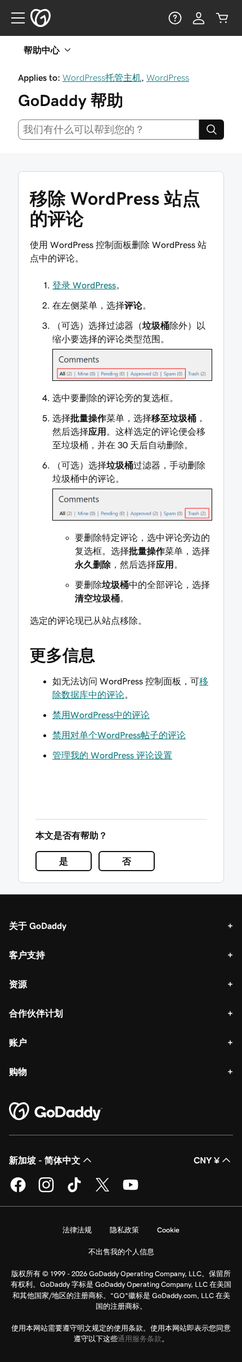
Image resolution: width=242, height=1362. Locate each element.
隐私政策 (124, 1230)
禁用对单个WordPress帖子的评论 (119, 734)
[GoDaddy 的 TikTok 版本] (74, 1190)
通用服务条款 (140, 1338)
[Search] (211, 129)
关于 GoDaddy (37, 925)
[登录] (198, 18)
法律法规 (77, 1230)
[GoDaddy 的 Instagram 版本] (46, 1190)
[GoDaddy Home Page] (55, 1111)
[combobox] (108, 130)
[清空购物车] (222, 18)
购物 (18, 1071)
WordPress (167, 77)
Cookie (168, 1230)
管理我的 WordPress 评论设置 (112, 755)
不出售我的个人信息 (121, 1251)
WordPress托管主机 (101, 77)
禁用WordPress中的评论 (101, 714)
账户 (18, 1042)
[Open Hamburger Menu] (13, 17)
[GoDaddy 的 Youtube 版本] (131, 1190)
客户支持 (27, 954)
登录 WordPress (84, 284)
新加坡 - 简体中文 (44, 1160)
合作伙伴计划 (36, 1013)
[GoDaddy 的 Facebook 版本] (18, 1190)
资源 (18, 983)
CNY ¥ (206, 1160)
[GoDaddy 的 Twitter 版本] (102, 1190)
